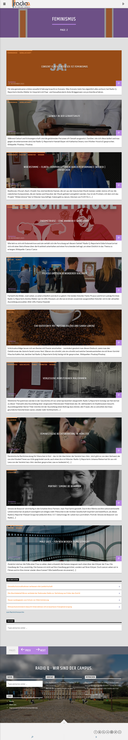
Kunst (18, 260)
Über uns (12, 704)
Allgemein (11, 420)
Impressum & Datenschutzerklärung (23, 708)
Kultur (23, 155)
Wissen (41, 155)
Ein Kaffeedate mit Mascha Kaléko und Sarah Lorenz (64, 326)
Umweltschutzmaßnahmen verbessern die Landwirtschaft (30, 586)
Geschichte (25, 365)
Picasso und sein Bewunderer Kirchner (64, 273)
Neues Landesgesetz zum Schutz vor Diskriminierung (28, 600)
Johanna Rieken (14, 449)
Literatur (11, 472)
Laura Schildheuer (14, 557)
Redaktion (12, 82)
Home (11, 701)
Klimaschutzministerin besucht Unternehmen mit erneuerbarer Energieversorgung (40, 607)
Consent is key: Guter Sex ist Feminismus (64, 67)
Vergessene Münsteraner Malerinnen (64, 378)
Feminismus (12, 53)
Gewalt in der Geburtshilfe (64, 116)
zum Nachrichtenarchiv (15, 612)
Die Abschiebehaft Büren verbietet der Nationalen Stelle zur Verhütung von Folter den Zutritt (44, 593)
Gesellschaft (25, 53)
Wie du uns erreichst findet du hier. (59, 688)
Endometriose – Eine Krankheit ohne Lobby (64, 221)
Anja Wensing (13, 184)
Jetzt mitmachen (91, 694)
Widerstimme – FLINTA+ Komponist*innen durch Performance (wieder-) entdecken (65, 168)
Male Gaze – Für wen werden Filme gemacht (65, 542)
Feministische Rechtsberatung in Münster (64, 434)
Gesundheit (25, 207)
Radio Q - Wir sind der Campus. (63, 668)
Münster (32, 155)
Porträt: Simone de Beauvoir (64, 486)
